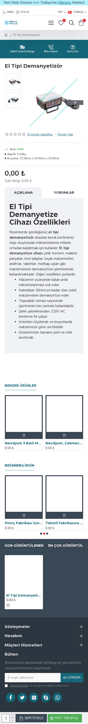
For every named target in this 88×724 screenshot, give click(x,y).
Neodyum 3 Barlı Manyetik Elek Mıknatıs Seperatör (24, 443)
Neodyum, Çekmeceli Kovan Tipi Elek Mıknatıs (64, 443)
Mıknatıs (64, 2)
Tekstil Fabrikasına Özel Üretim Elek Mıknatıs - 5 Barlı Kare (64, 523)
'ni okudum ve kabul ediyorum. (39, 685)
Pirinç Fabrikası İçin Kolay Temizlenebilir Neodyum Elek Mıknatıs (24, 523)
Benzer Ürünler (20, 386)
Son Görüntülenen (24, 546)
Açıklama (23, 192)
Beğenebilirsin (19, 466)
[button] (33, 102)
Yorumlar (64, 192)
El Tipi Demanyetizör (23, 595)
